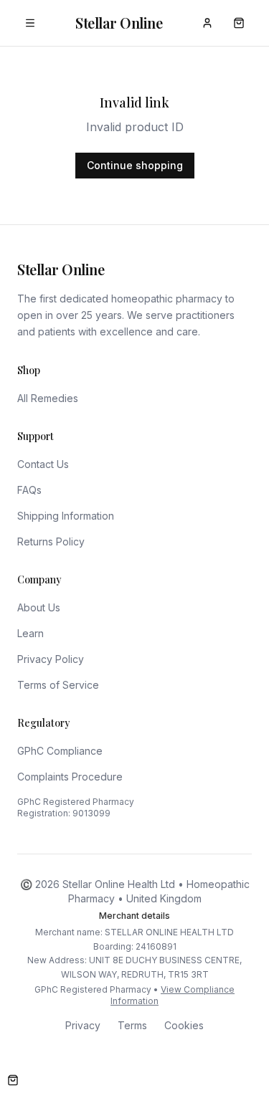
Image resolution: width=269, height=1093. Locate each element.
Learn (30, 633)
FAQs (29, 490)
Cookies (184, 1025)
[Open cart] (13, 1080)
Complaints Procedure (70, 776)
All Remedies (47, 398)
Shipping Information (65, 516)
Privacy (82, 1025)
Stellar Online (118, 22)
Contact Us (43, 464)
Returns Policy (51, 541)
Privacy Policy (50, 659)
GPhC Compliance (60, 751)
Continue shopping (135, 165)
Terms (132, 1025)
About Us (38, 607)
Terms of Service (58, 685)
